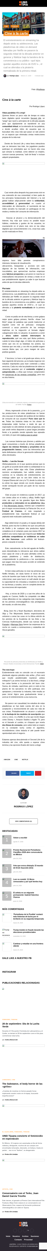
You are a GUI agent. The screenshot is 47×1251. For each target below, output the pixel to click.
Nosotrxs (16, 1236)
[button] (3, 3)
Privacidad (28, 1240)
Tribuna (15, 26)
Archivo (25, 1236)
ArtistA (5, 1189)
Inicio (8, 1236)
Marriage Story (17, 624)
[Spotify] (32, 1230)
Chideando (6, 1079)
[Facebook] (15, 1230)
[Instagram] (20, 1230)
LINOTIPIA (12, 1244)
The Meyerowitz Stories (13, 506)
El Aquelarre (7, 1131)
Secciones (35, 1236)
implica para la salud (28, 435)
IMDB (42, 664)
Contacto (18, 1240)
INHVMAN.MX (33, 1246)
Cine (6, 26)
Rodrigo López (23, 806)
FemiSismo (6, 1019)
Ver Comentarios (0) (23, 821)
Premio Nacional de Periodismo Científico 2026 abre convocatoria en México (27, 852)
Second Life (36, 118)
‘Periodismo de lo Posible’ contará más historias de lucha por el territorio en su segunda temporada (28, 916)
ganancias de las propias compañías (20, 375)
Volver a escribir (20, 838)
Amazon (7, 759)
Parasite (5, 624)
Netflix (25, 759)
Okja (43, 503)
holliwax (41, 89)
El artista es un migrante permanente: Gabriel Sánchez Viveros (26, 895)
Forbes (29, 404)
